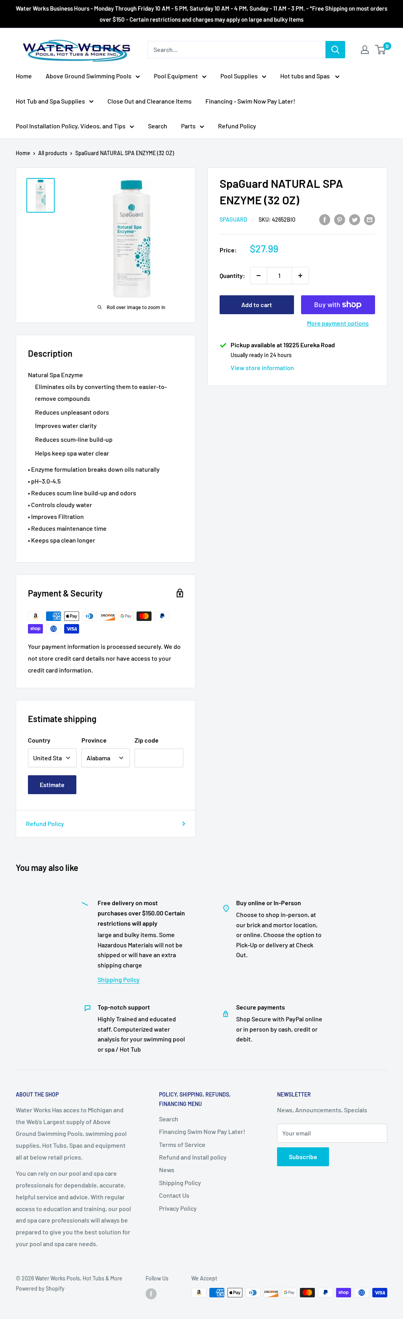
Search (157, 126)
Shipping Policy (119, 979)
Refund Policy (237, 126)
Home (24, 76)
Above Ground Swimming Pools (88, 76)
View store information (262, 367)
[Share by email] (369, 219)
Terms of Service (182, 1144)
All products (52, 153)
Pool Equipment (176, 76)
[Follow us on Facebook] (151, 1293)
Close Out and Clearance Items (149, 101)
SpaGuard (233, 219)
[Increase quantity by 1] (300, 275)
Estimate (52, 784)
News (166, 1169)
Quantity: (232, 275)
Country (39, 740)
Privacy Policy (178, 1208)
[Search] (335, 49)
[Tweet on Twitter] (354, 219)
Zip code (147, 740)
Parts (188, 126)
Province (94, 740)
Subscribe (303, 1156)
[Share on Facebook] (324, 219)
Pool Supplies (239, 76)
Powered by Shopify (40, 1288)
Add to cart (256, 304)
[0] (381, 49)
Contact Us (174, 1195)
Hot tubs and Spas (305, 76)
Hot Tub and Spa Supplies (50, 101)
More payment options (338, 323)
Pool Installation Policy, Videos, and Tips (71, 126)
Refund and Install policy (193, 1157)
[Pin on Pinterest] (339, 219)
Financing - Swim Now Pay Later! (250, 101)
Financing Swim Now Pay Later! (202, 1131)
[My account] (365, 49)
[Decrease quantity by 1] (258, 275)
